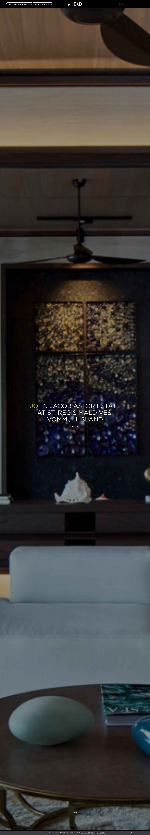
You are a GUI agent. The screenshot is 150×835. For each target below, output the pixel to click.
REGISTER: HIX (42, 4)
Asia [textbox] (121, 4)
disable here (101, 833)
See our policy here (87, 833)
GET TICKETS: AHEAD (19, 4)
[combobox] (125, 4)
